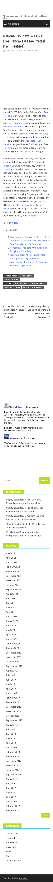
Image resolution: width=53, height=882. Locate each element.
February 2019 (13, 697)
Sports (9, 856)
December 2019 (13, 652)
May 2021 (10, 607)
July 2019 (10, 675)
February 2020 (13, 643)
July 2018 (10, 729)
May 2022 (10, 553)
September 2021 (14, 589)
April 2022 (11, 557)
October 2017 (12, 770)
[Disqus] (26, 362)
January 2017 (12, 810)
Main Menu (13, 23)
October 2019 (12, 661)
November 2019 (13, 657)
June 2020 (11, 625)
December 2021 (13, 575)
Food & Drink (26, 276)
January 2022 (12, 571)
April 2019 (11, 688)
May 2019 (10, 684)
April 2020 (11, 634)
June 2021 (11, 602)
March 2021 (11, 616)
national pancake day (32, 287)
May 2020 (10, 630)
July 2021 (10, 598)
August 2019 (12, 670)
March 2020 (11, 638)
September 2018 (14, 720)
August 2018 (12, 724)
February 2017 (13, 806)
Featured (10, 837)
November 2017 (13, 765)
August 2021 (12, 593)
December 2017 (13, 760)
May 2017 (10, 792)
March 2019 (11, 693)
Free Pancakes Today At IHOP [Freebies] (30, 236)
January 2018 (12, 756)
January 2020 (12, 648)
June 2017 (11, 787)
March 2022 (11, 562)
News (8, 851)
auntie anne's (21, 283)
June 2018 (11, 733)
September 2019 (14, 666)
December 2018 (13, 706)
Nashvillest (23, 878)
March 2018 (11, 747)
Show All (45, 815)
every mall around (14, 126)
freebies (8, 287)
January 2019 (12, 702)
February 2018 (13, 751)
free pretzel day (38, 283)
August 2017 (12, 778)
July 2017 (10, 783)
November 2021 (13, 580)
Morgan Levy (32, 50)
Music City (11, 846)
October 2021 (12, 584)
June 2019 (11, 679)
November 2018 (13, 711)
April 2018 (11, 742)
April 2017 (11, 797)
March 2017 (11, 801)
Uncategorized (11, 280)
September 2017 (14, 774)
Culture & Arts (13, 833)
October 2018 (12, 715)
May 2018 (10, 738)
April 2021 (11, 611)
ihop (18, 287)
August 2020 (12, 620)
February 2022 (13, 566)
